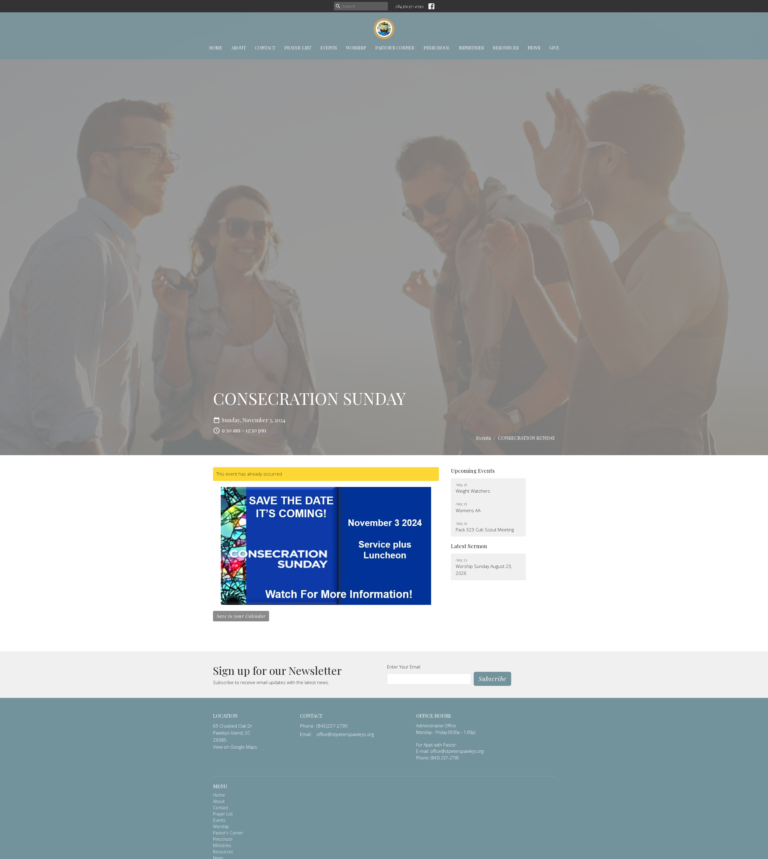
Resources (506, 48)
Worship (356, 48)
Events (328, 48)
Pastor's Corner (395, 48)
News (534, 48)
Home (215, 48)
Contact (265, 48)
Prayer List (297, 48)
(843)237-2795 (410, 6)
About (238, 48)
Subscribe (492, 678)
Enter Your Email (403, 667)
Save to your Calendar (241, 616)
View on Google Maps (235, 747)
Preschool (437, 48)
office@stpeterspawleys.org (345, 734)
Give (554, 48)
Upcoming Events (473, 470)
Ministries (471, 48)
